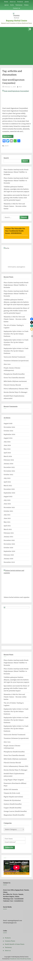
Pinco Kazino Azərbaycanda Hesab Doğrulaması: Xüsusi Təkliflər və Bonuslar (16, 172)
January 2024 (8, 463)
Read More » (8, 137)
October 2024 (8, 431)
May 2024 (7, 449)
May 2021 (7, 522)
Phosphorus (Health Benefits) (14, 374)
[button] (31, 319)
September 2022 (9, 493)
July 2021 (7, 515)
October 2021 (8, 511)
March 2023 (8, 485)
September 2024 (9, 434)
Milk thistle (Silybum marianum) (15, 381)
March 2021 (8, 529)
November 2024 (9, 427)
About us (12, 1)
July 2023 (7, 478)
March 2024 (8, 456)
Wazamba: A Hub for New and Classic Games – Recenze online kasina (15, 206)
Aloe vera (7, 364)
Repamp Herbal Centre (16, 21)
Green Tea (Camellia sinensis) (14, 377)
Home (6, 1)
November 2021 (9, 507)
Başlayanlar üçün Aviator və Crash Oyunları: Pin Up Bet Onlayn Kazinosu (16, 334)
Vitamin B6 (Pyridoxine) (12, 800)
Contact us (16, 8)
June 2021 (7, 518)
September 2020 (9, 551)
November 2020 (9, 544)
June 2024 (7, 445)
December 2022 (9, 489)
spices (6, 5)
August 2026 (8, 423)
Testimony (18, 5)
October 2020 (8, 547)
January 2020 (8, 558)
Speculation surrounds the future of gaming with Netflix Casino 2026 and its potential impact (16, 197)
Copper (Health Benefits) (12, 808)
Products (20, 1)
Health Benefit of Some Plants (14, 944)
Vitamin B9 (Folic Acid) (12, 793)
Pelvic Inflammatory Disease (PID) (16, 389)
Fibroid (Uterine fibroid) (12, 385)
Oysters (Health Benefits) (13, 804)
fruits (12, 5)
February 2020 (9, 555)
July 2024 (7, 442)
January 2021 (8, 537)
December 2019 (9, 562)
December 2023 (9, 467)
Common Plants (10, 941)
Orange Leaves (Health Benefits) (15, 811)
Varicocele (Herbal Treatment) (14, 357)
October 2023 (8, 474)
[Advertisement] (16, 48)
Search (6, 158)
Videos (26, 5)
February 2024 (9, 460)
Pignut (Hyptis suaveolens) (13, 797)
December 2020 (9, 540)
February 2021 (9, 533)
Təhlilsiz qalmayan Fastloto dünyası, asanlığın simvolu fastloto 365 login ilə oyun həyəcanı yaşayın (16, 189)
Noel (20, 86)
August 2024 (8, 438)
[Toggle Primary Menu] (30, 29)
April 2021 (7, 526)
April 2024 (7, 453)
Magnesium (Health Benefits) (14, 815)
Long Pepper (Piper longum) (14, 780)
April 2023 (7, 482)
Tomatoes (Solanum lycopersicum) (16, 360)
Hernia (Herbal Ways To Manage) (15, 392)
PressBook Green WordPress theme (20, 958)
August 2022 (8, 496)
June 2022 (7, 504)
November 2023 (9, 471)
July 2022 (7, 500)
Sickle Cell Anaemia (11, 789)
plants (27, 1)
